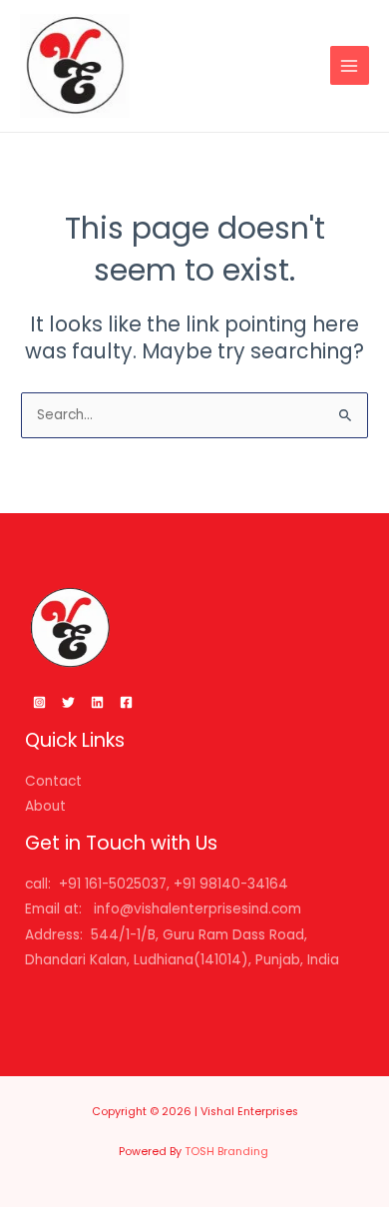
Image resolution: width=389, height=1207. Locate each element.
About (45, 806)
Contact (53, 781)
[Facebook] (126, 702)
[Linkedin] (97, 702)
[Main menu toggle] (349, 65)
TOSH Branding (228, 1151)
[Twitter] (68, 702)
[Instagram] (39, 702)
